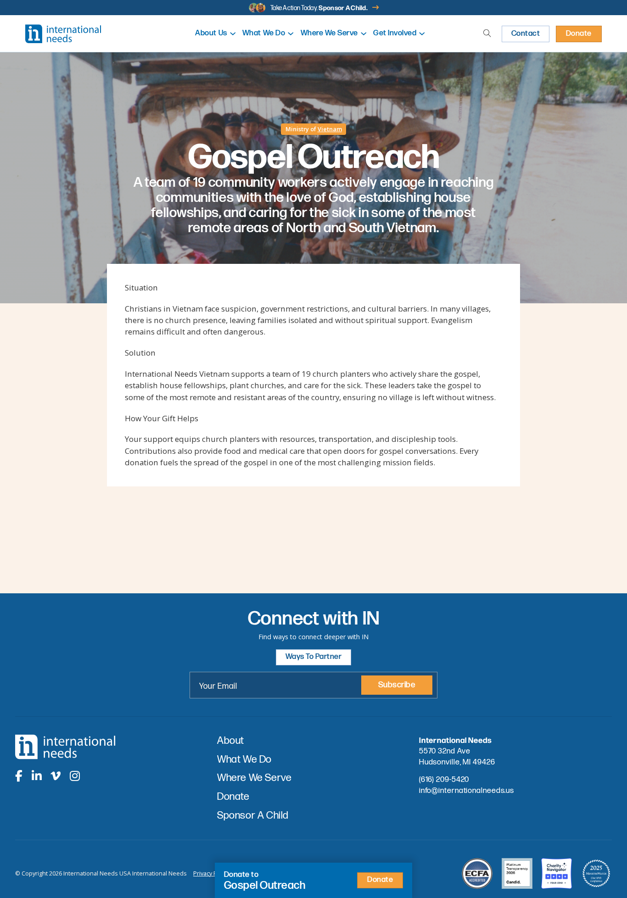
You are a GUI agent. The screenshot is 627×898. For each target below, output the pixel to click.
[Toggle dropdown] (233, 33)
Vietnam (330, 129)
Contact (525, 33)
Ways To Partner (314, 656)
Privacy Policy (211, 873)
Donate (579, 33)
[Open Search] (487, 33)
